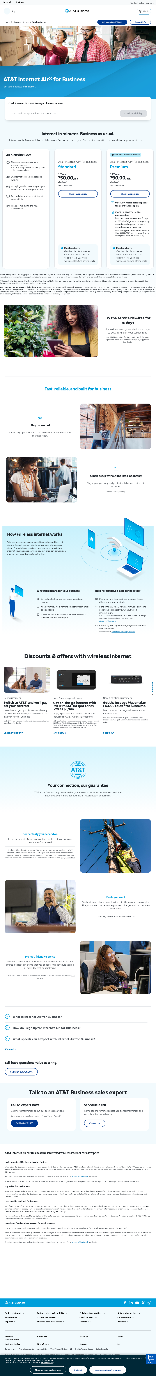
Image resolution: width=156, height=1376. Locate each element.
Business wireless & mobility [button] (50, 1313)
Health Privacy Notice (84, 1349)
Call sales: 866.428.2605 (112, 22)
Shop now (58, 732)
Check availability (133, 113)
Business (20, 2)
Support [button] (9, 1321)
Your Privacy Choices (58, 1349)
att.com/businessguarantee (123, 631)
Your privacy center (26, 1349)
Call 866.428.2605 (24, 1123)
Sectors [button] (83, 1321)
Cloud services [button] (86, 1317)
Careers (83, 1344)
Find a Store (43, 1344)
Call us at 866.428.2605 (21, 1071)
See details (127, 342)
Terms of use (10, 1349)
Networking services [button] (127, 1313)
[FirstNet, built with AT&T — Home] (77, 11)
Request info (140, 22)
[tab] (76, 1017)
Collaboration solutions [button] (91, 1313)
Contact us (94, 1123)
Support (150, 2)
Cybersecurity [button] (124, 1317)
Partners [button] (121, 1321)
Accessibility (42, 1349)
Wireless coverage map (12, 1337)
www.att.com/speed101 (129, 1181)
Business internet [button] (13, 1313)
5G (118, 1344)
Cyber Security (102, 1349)
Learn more (62, 795)
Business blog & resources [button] (49, 1321)
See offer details (65, 185)
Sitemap (84, 1336)
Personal (6, 2)
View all (9, 1049)
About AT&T (43, 1336)
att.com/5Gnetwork (107, 621)
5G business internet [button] (46, 1317)
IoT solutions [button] (11, 1317)
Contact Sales (137, 2)
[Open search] (13, 11)
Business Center (12, 1344)
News (120, 1336)
